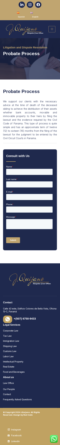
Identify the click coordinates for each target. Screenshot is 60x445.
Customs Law (9, 351)
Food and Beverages (14, 372)
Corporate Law (10, 330)
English (35, 17)
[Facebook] (38, 5)
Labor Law (8, 356)
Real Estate (8, 366)
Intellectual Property (13, 361)
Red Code (28, 415)
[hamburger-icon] (51, 29)
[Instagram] (30, 5)
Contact (7, 394)
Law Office (8, 383)
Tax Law (7, 336)
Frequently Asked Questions (17, 399)
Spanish (21, 17)
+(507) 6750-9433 (25, 318)
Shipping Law (10, 346)
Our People (9, 389)
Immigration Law (11, 341)
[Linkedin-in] (22, 5)
